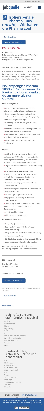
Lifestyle (7, 387)
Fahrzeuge (8, 380)
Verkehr (7, 375)
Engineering (8, 328)
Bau (5, 360)
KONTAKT (25, 398)
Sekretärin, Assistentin (12, 338)
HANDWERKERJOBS (29, 395)
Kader (6, 345)
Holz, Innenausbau (11, 368)
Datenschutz (36, 1)
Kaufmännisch (9, 324)
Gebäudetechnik (10, 365)
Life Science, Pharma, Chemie (15, 335)
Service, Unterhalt (10, 377)
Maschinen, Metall (11, 370)
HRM (6, 331)
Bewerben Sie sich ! (13, 42)
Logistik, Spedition (11, 340)
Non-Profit (8, 343)
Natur (6, 372)
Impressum (27, 1)
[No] (41, 404)
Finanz (6, 326)
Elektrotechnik (9, 363)
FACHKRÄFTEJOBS (12, 395)
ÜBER (17, 398)
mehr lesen (6, 306)
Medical (7, 321)
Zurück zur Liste (10, 37)
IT (5, 333)
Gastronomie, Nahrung (12, 382)
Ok (16, 408)
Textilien (7, 384)
